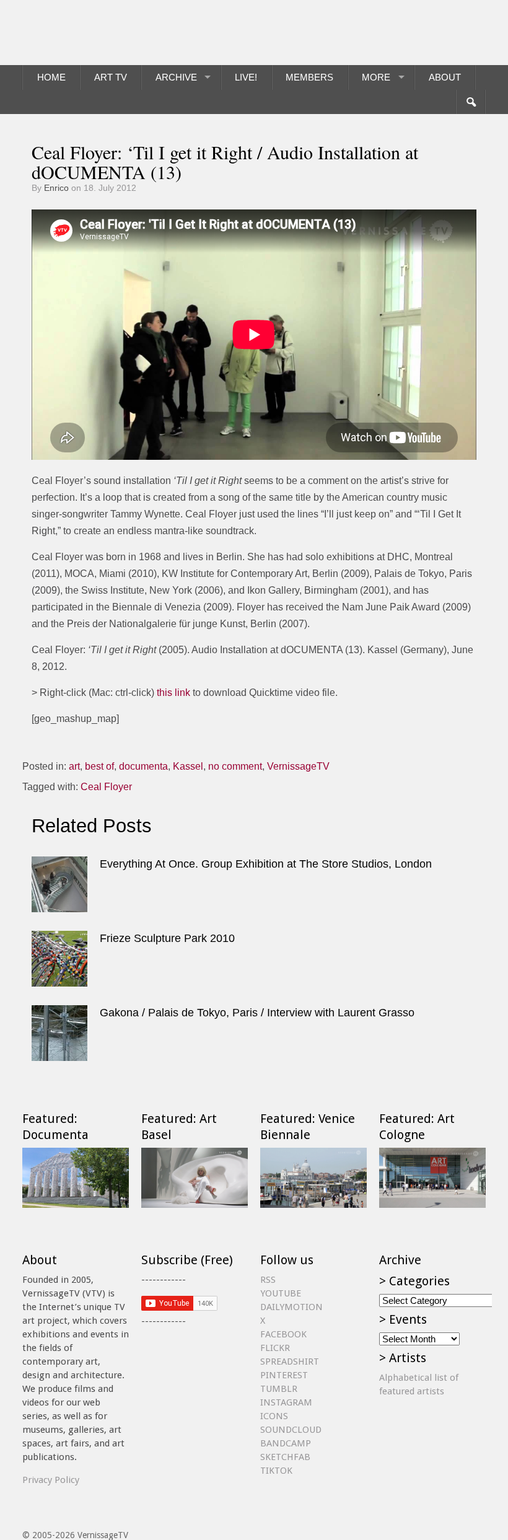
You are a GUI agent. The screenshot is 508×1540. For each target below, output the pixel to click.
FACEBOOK (283, 1334)
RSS (268, 1279)
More (376, 77)
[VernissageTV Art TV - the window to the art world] (84, 32)
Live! (246, 77)
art (74, 766)
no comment (235, 766)
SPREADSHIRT (289, 1361)
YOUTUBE (280, 1293)
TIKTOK (276, 1470)
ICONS (274, 1416)
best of (99, 766)
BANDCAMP (285, 1443)
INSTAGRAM (286, 1402)
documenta (143, 766)
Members (309, 77)
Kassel (188, 766)
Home (51, 77)
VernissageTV (298, 766)
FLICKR (275, 1347)
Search (470, 102)
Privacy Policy (50, 1479)
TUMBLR (278, 1388)
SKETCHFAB (285, 1457)
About (445, 77)
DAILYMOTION (291, 1307)
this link (173, 692)
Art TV (110, 77)
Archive (176, 77)
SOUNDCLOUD (291, 1429)
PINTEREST (284, 1375)
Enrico (56, 188)
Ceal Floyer (106, 786)
